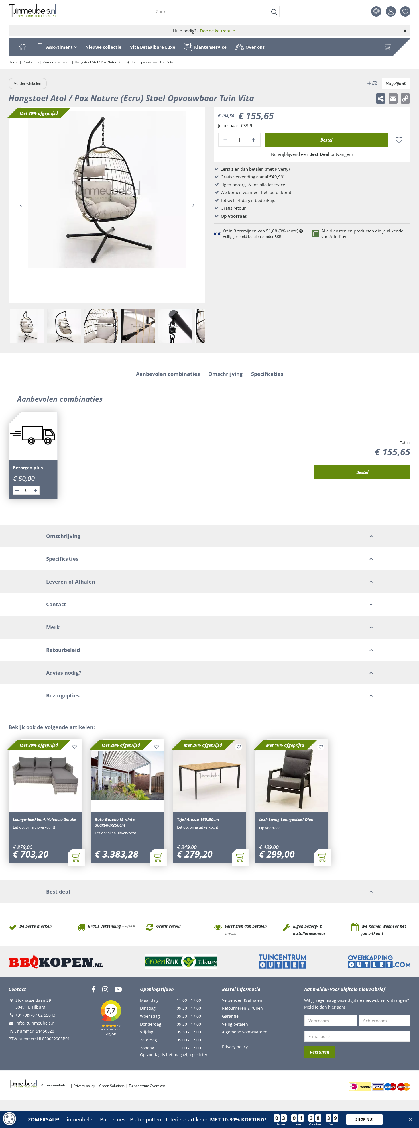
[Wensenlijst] (405, 11)
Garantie (230, 1016)
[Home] (22, 47)
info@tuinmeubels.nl (35, 1023)
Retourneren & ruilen (242, 1008)
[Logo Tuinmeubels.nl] (32, 10)
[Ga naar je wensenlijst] (407, 11)
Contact (376, 11)
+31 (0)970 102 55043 (35, 1015)
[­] (94, 989)
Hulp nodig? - (204, 31)
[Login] (391, 11)
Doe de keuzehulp (217, 31)
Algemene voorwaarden (244, 1032)
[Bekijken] (388, 47)
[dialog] (9, 1118)
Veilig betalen (235, 1024)
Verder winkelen (27, 83)
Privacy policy (235, 1046)
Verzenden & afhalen (242, 1000)
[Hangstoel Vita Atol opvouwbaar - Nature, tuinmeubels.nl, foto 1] (107, 205)
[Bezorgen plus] (33, 436)
